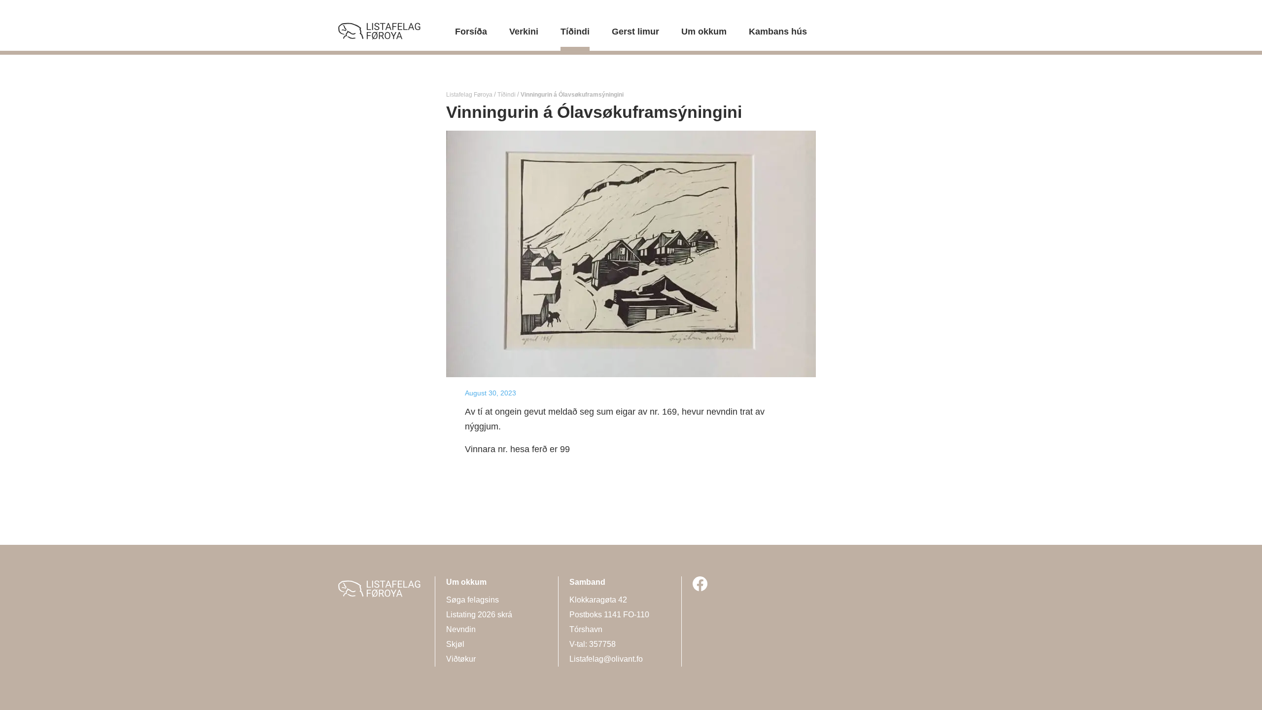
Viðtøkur (461, 659)
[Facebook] (700, 583)
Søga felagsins (472, 600)
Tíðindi (575, 31)
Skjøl (455, 644)
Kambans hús (778, 31)
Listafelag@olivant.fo (606, 659)
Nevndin (461, 629)
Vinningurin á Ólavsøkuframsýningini (571, 94)
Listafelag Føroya (470, 94)
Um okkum (704, 31)
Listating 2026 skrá (479, 614)
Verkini (523, 31)
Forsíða (471, 31)
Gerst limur (635, 31)
